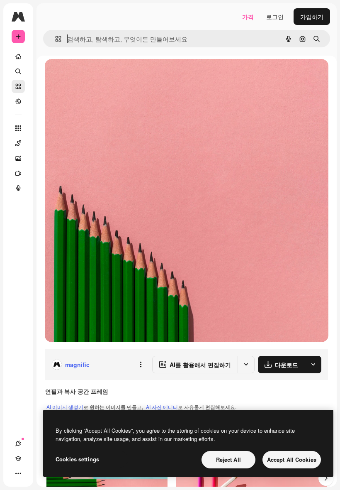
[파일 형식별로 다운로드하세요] (313, 364)
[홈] (18, 56)
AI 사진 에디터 (162, 406)
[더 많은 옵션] (140, 364)
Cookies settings (77, 459)
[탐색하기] (18, 101)
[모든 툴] (18, 128)
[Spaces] (18, 143)
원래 (92, 74)
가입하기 (311, 16)
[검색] (18, 71)
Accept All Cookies (291, 459)
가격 (248, 16)
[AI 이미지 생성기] (18, 158)
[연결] (18, 443)
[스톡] (18, 86)
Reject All (228, 459)
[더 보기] (18, 473)
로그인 (275, 16)
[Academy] (18, 458)
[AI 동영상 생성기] (18, 173)
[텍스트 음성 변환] (18, 188)
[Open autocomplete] (55, 39)
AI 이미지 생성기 (64, 406)
